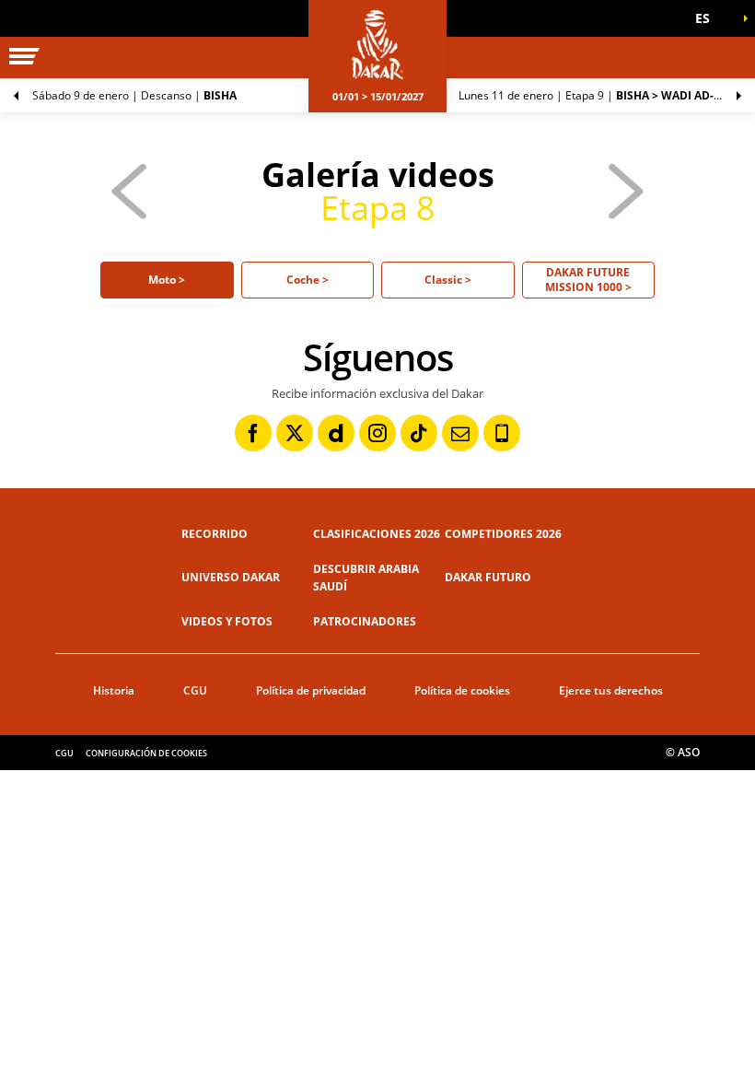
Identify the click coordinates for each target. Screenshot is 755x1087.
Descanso (134, 95)
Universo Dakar (230, 577)
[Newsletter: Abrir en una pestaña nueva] (460, 433)
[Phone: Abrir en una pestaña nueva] (501, 433)
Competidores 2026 (503, 534)
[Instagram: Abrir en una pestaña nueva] (377, 433)
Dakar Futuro (488, 577)
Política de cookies (462, 690)
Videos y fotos (227, 621)
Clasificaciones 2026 (376, 534)
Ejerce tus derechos (611, 690)
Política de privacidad (311, 690)
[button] (709, 18)
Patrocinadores (364, 621)
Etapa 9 (607, 95)
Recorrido (214, 534)
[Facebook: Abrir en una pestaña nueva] (253, 433)
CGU (195, 690)
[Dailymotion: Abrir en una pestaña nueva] (336, 433)
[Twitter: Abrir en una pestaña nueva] (294, 433)
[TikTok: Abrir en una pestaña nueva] (419, 433)
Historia (113, 690)
